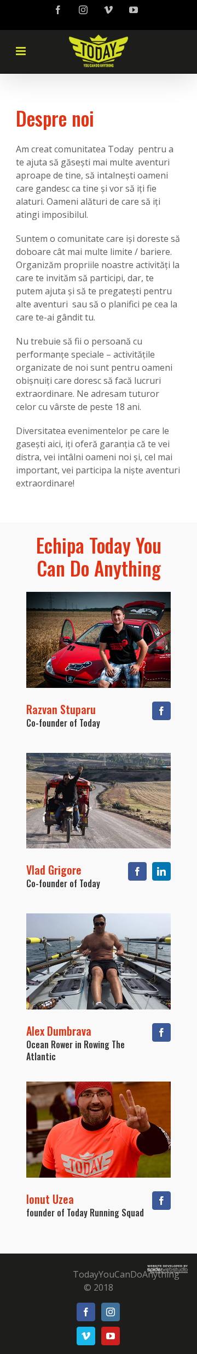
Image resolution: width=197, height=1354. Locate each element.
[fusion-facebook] (161, 711)
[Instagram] (110, 1312)
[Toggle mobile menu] (30, 52)
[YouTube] (110, 1336)
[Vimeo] (86, 1336)
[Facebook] (86, 1312)
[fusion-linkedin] (161, 871)
